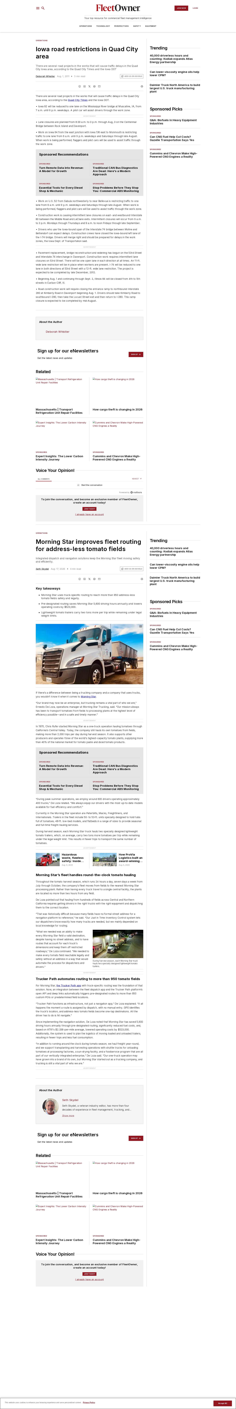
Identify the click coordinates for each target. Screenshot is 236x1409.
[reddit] (94, 86)
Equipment (151, 26)
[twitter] (89, 86)
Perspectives (121, 26)
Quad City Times (78, 100)
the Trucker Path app (68, 974)
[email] (99, 86)
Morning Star (88, 685)
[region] (89, 475)
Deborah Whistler (45, 76)
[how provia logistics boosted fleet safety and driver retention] (105, 848)
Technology (103, 26)
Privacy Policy (89, 1403)
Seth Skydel (42, 558)
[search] (43, 8)
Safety (137, 26)
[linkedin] (84, 86)
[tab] (44, 468)
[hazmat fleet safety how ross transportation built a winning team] (48, 848)
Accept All (222, 1403)
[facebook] (79, 86)
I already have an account (89, 503)
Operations (85, 26)
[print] (142, 86)
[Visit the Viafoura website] (136, 481)
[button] (38, 8)
